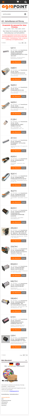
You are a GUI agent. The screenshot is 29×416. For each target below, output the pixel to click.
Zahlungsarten (4, 402)
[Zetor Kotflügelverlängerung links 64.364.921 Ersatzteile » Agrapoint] (5, 51)
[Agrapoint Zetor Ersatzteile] (11, 363)
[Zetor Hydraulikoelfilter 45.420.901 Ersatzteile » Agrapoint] (5, 177)
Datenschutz (4, 403)
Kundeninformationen (6, 400)
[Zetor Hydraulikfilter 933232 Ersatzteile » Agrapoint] (5, 88)
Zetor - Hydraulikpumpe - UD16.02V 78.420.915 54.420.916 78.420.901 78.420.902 (19, 252)
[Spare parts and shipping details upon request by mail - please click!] (9, 368)
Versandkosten (23, 50)
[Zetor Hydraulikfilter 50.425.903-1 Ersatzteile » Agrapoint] (5, 123)
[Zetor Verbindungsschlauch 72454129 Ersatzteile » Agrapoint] (5, 320)
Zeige (19, 43)
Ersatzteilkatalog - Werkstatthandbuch (9, 394)
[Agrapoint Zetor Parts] (18, 363)
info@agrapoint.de (14, 391)
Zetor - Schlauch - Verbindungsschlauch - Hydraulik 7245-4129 (17, 322)
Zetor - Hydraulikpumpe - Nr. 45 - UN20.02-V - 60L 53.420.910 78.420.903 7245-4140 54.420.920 (19, 233)
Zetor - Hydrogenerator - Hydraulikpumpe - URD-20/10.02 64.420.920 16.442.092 (18, 304)
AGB (2, 399)
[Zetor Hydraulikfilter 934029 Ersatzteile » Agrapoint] (5, 105)
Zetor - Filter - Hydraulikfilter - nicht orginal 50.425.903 (17, 125)
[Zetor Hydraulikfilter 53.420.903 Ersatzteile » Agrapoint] (5, 160)
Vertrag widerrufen (5, 397)
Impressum (3, 405)
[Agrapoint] (14, 7)
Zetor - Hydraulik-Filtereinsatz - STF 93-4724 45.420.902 (18, 143)
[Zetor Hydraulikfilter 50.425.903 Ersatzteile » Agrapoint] (5, 71)
